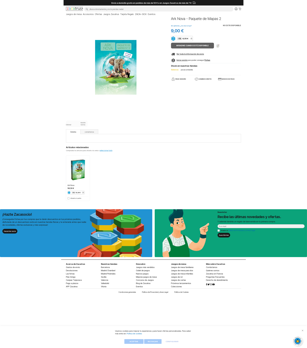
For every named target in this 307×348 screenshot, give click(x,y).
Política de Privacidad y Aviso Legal (155, 292)
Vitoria (103, 286)
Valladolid (105, 283)
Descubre (140, 264)
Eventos (139, 286)
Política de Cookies (181, 292)
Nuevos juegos (142, 274)
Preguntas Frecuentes (215, 277)
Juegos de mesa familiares (182, 267)
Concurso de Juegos (145, 280)
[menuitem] (74, 14)
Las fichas (70, 274)
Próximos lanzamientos (181, 283)
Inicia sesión (182, 60)
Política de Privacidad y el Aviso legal (241, 230)
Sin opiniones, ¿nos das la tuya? (181, 26)
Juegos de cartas (178, 280)
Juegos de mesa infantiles (182, 274)
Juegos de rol (177, 277)
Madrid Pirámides (108, 274)
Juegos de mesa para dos (182, 270)
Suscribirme (224, 235)
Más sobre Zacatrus (215, 264)
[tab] (73, 131)
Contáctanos (211, 267)
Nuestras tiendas (109, 264)
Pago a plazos (72, 283)
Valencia (104, 280)
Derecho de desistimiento (217, 280)
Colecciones (176, 286)
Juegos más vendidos (145, 267)
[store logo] (74, 9)
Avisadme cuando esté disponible (192, 46)
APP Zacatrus (72, 286)
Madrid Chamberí (108, 270)
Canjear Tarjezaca (74, 280)
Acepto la (238, 230)
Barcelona (105, 267)
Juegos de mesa (178, 264)
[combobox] (158, 9)
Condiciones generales (127, 292)
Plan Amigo (71, 277)
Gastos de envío (73, 267)
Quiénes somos (212, 270)
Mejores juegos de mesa (146, 277)
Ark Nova (71, 185)
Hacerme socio (10, 231)
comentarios (89, 132)
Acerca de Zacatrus (75, 264)
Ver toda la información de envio (190, 54)
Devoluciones (72, 270)
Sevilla (103, 277)
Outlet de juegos (143, 270)
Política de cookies (134, 333)
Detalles (73, 132)
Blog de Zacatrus (143, 283)
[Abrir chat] (298, 341)
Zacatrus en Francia (214, 274)
